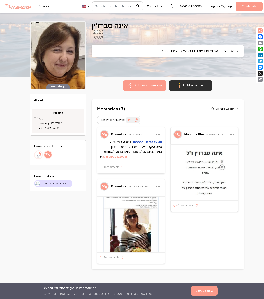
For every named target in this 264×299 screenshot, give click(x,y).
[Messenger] (260, 67)
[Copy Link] (260, 79)
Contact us (154, 6)
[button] (45, 4)
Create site (249, 6)
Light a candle (193, 85)
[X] (260, 73)
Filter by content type (112, 120)
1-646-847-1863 (191, 6)
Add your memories (149, 85)
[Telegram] (260, 61)
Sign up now (204, 290)
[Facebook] (260, 37)
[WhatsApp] (260, 49)
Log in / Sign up (221, 6)
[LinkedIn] (260, 55)
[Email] (260, 43)
